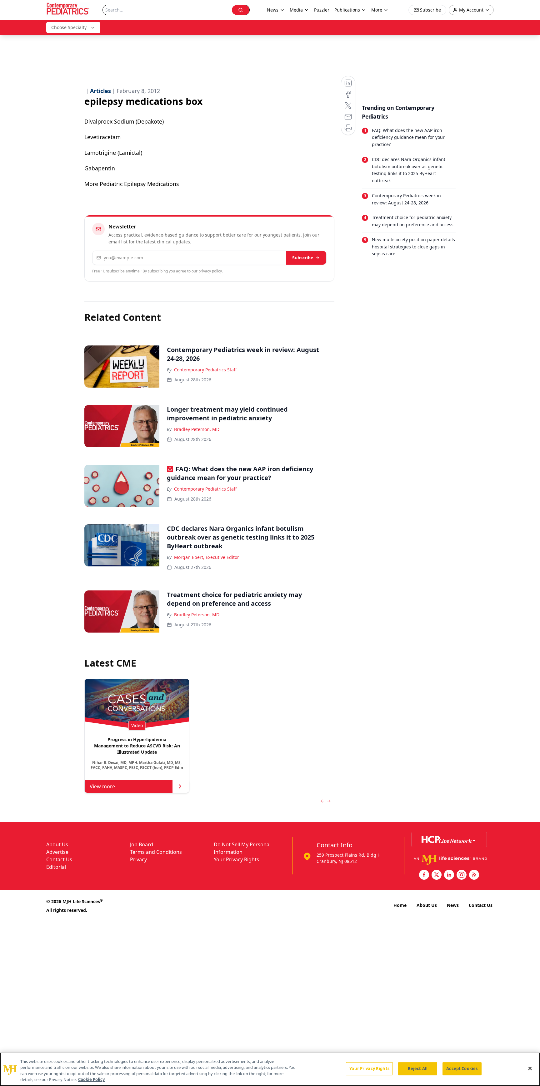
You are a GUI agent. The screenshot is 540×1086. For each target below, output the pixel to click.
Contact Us (59, 859)
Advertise (57, 852)
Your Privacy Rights (236, 859)
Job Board (141, 844)
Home (400, 905)
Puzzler (321, 10)
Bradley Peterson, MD (196, 429)
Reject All (418, 1068)
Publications (347, 10)
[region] (270, 1069)
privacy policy (210, 271)
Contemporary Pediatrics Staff (205, 370)
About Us (57, 844)
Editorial (56, 866)
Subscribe (302, 258)
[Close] (530, 1068)
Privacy (138, 859)
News (453, 905)
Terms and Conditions (156, 852)
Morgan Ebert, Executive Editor (206, 557)
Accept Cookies (462, 1068)
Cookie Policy (91, 1079)
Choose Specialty (69, 27)
